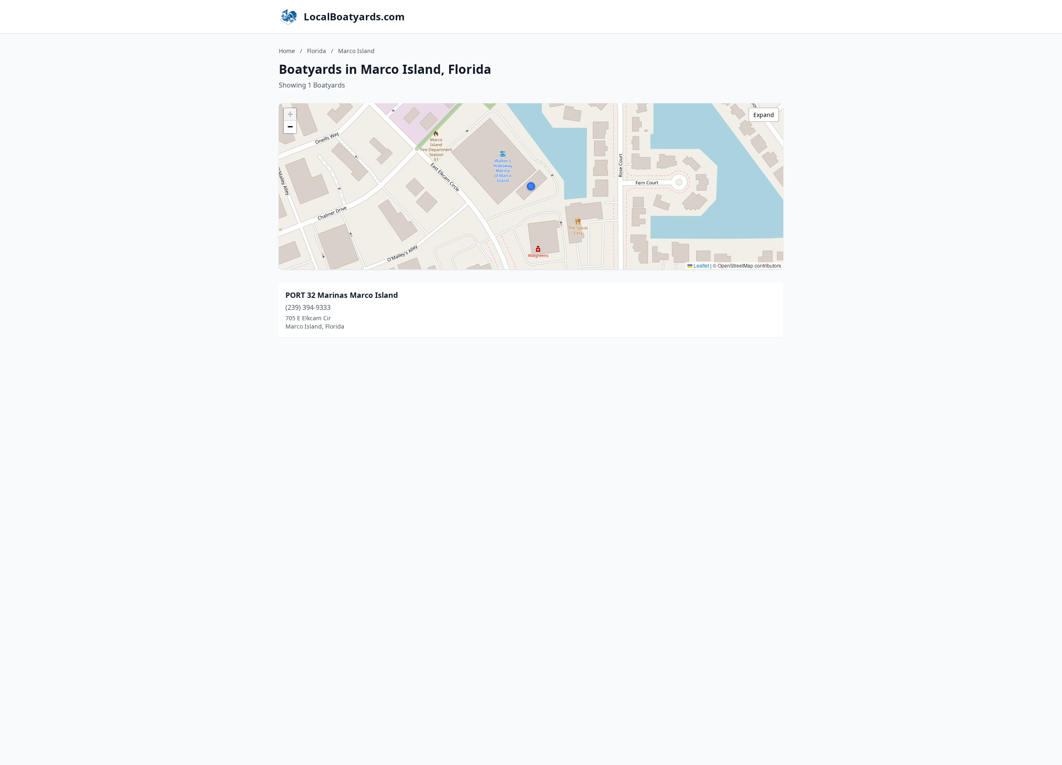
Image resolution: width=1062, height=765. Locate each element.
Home (287, 51)
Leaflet (700, 265)
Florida (316, 51)
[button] (531, 186)
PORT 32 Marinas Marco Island (341, 295)
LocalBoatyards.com (354, 16)
